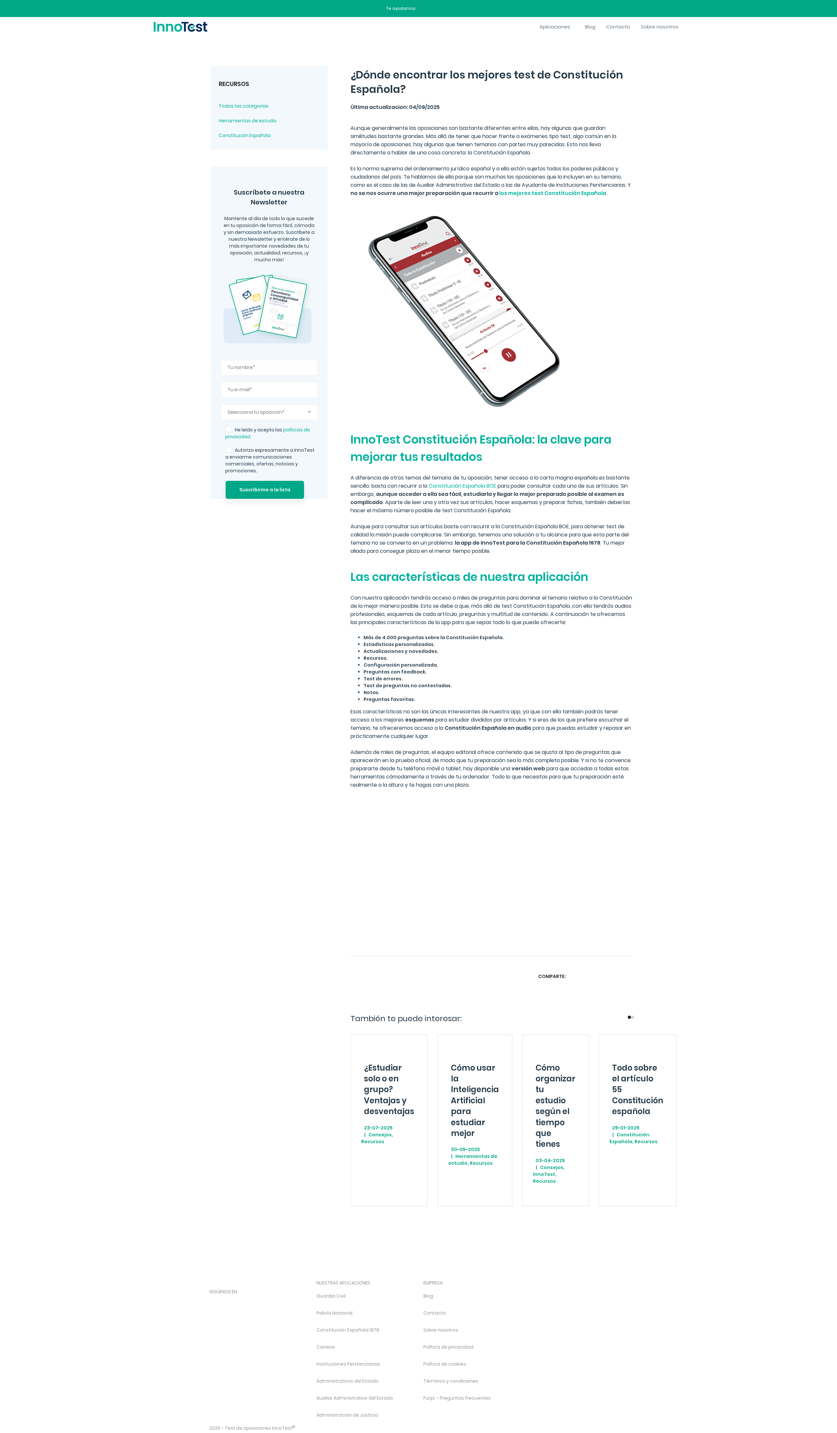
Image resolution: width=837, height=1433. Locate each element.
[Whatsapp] (601, 976)
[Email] (627, 976)
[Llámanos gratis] (437, 8)
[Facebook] (576, 976)
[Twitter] (588, 976)
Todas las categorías (243, 106)
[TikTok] (265, 1302)
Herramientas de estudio (248, 120)
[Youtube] (282, 1302)
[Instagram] (230, 1302)
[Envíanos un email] (425, 8)
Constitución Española (245, 135)
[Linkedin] (614, 976)
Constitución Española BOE (462, 486)
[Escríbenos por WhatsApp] (448, 8)
